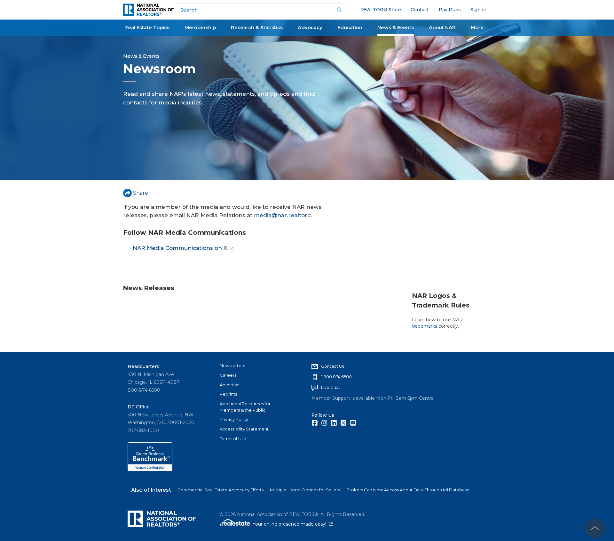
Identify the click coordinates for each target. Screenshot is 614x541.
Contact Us (332, 366)
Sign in (478, 9)
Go (339, 10)
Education (349, 27)
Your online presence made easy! (293, 524)
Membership (200, 27)
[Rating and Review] (150, 469)
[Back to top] (594, 528)
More (477, 27)
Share (140, 193)
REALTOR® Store (380, 9)
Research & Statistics (257, 27)
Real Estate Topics (146, 27)
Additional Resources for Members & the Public (245, 407)
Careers (228, 375)
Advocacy (310, 27)
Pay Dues (450, 9)
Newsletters (232, 365)
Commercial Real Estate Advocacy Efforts (220, 489)
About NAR (442, 27)
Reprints (228, 394)
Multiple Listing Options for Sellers (305, 489)
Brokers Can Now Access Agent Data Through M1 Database (407, 489)
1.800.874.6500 (336, 376)
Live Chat (330, 387)
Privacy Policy (234, 419)
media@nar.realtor (280, 215)
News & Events (395, 27)
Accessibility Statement (244, 428)
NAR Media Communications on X (180, 248)
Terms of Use (233, 438)
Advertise (230, 384)
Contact (420, 9)
